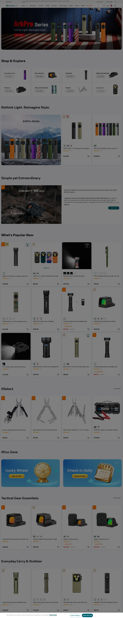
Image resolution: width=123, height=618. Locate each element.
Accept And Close (87, 615)
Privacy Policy (53, 615)
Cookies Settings (75, 615)
